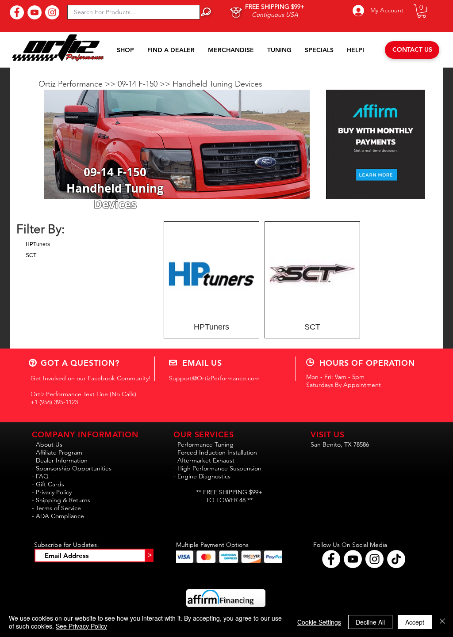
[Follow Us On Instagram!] (52, 12)
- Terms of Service (56, 508)
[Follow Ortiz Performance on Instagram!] (374, 559)
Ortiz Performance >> (78, 84)
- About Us (47, 444)
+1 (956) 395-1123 (54, 402)
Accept (414, 622)
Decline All (370, 622)
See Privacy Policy (81, 626)
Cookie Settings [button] (319, 622)
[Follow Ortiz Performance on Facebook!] (331, 559)
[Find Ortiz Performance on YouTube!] (353, 559)
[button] (422, 11)
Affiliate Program (59, 452)
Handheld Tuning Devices (217, 84)
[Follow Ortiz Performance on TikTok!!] (396, 559)
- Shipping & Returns (61, 500)
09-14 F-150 (139, 84)
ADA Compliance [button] (60, 516)
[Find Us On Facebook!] (17, 12)
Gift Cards (50, 484)
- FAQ (40, 476)
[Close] (442, 622)
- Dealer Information (60, 460)
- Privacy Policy (52, 492)
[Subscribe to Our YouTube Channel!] (34, 12)
